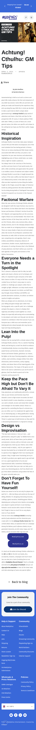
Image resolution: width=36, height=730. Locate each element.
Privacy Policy (26, 686)
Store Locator (6, 652)
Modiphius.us (18, 544)
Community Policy (27, 682)
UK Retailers (6, 689)
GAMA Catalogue (7, 684)
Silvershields (23, 626)
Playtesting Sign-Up (26, 643)
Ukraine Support (24, 656)
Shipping (5, 643)
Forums (21, 635)
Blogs (21, 631)
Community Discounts (26, 652)
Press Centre (6, 697)
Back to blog (20, 582)
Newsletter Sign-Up (8, 656)
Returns (4, 647)
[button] (5, 6)
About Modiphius (7, 626)
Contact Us (5, 631)
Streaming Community (26, 639)
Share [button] (6, 82)
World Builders (24, 647)
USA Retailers (6, 693)
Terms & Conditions (27, 691)
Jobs (3, 639)
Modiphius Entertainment (16, 722)
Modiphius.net (18, 537)
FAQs (3, 635)
